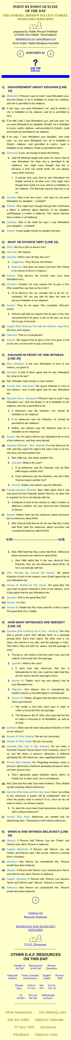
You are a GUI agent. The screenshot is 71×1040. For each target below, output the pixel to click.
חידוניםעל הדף (52, 987)
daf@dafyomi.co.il (25, 39)
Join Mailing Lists (52, 1012)
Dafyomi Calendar (49, 1020)
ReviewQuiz (19, 987)
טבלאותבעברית (31, 987)
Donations (48, 1027)
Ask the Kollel (18, 1020)
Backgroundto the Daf (35, 967)
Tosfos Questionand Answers (30, 977)
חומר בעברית (24, 1027)
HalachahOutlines (12, 977)
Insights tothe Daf (19, 967)
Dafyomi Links (46, 1034)
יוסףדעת (41, 987)
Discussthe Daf (33, 996)
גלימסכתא (21, 996)
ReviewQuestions (51, 967)
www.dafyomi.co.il (46, 39)
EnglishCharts (47, 977)
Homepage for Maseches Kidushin (35, 928)
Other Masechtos (18, 1012)
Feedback (21, 1034)
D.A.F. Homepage (36, 944)
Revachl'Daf (59, 977)
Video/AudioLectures (47, 996)
